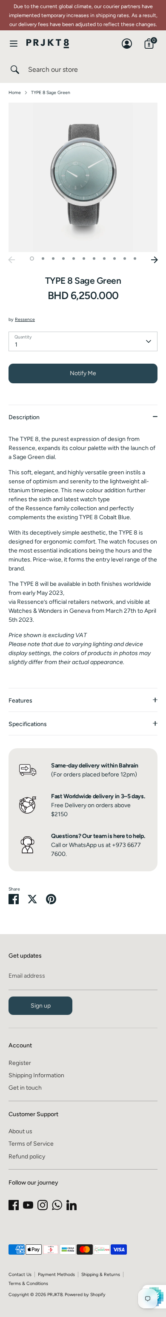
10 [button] (124, 258)
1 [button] (32, 258)
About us (20, 1131)
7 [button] (94, 258)
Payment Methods (56, 1274)
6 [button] (84, 258)
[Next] (154, 259)
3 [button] (53, 258)
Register (20, 1063)
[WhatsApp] (57, 1205)
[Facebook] (14, 1205)
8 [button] (104, 258)
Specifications (28, 724)
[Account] (126, 39)
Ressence (25, 319)
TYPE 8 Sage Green (50, 92)
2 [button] (43, 258)
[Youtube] (28, 1205)
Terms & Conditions (28, 1283)
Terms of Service (31, 1143)
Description (24, 417)
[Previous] (11, 259)
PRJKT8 (55, 1294)
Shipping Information (36, 1075)
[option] (83, 177)
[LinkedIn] (71, 1205)
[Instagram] (42, 1205)
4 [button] (63, 258)
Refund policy (27, 1156)
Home (15, 92)
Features (20, 700)
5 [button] (73, 258)
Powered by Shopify (85, 1294)
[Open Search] (14, 70)
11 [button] (135, 258)
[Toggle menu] (13, 43)
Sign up (41, 1005)
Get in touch (25, 1087)
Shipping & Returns (100, 1274)
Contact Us (20, 1274)
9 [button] (114, 258)
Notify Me (83, 373)
